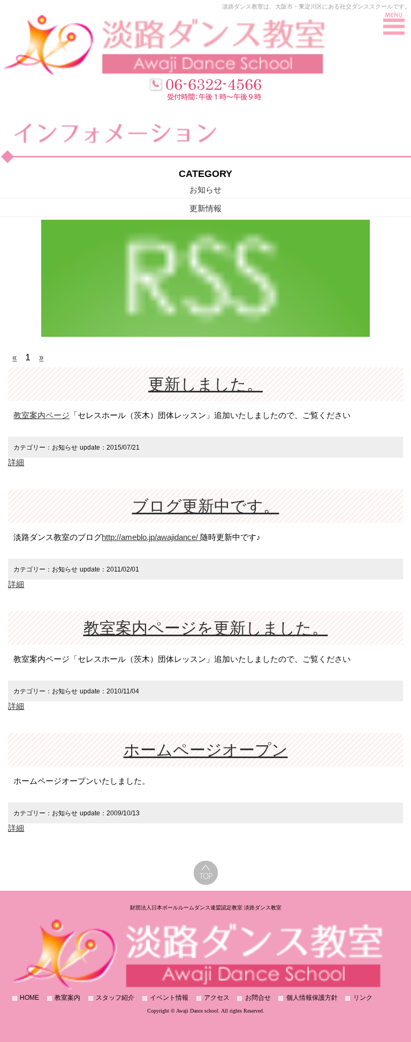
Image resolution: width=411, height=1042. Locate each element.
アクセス (217, 997)
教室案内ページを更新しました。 (205, 628)
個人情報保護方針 (312, 997)
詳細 (16, 462)
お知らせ (205, 189)
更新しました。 (205, 384)
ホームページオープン (206, 750)
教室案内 (67, 997)
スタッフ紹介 (115, 997)
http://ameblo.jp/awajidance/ (151, 537)
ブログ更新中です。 (205, 506)
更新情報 (205, 208)
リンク (362, 997)
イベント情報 (169, 997)
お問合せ (258, 997)
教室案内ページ (41, 415)
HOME (29, 997)
